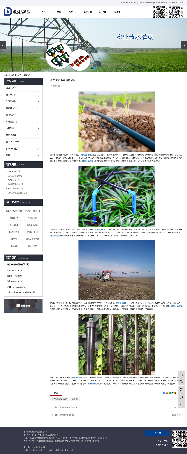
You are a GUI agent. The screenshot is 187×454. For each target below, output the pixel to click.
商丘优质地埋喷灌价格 (68, 407)
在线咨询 (157, 433)
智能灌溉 (157, 3)
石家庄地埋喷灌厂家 (16, 189)
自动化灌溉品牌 (32, 239)
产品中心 (72, 12)
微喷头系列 (11, 115)
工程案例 (88, 12)
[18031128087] (181, 381)
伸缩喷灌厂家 (32, 232)
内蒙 (50, 450)
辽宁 (68, 450)
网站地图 (172, 3)
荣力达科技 (42, 447)
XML (181, 3)
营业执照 (59, 438)
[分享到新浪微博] (167, 393)
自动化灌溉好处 (14, 180)
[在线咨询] (181, 374)
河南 (44, 450)
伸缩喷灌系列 (12, 108)
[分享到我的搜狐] (175, 393)
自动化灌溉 (149, 3)
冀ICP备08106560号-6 (31, 447)
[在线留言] (181, 397)
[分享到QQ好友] (172, 393)
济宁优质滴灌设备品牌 (59, 399)
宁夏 (64, 450)
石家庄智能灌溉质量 (14, 211)
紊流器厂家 (32, 246)
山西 (47, 450)
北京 (54, 450)
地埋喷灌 (141, 3)
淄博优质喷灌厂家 (67, 415)
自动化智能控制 (13, 149)
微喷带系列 (11, 95)
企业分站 (164, 3)
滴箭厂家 (14, 239)
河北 (40, 450)
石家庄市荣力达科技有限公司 (80, 438)
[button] (92, 68)
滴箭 (8, 155)
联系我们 (118, 12)
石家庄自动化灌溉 (15, 176)
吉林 (71, 450)
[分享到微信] (170, 393)
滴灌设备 (75, 399)
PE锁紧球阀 (32, 218)
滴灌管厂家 (14, 218)
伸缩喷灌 (14, 246)
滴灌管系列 (11, 101)
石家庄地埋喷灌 (14, 171)
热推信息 (27, 75)
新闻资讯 (103, 12)
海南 (57, 450)
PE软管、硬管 (12, 142)
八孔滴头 (10, 128)
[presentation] (3, 45)
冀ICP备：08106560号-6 (99, 438)
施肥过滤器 (11, 135)
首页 (43, 12)
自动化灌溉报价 (14, 225)
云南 (61, 450)
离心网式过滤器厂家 (32, 211)
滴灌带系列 (11, 88)
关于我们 (57, 12)
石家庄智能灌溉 (53, 435)
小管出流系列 (12, 122)
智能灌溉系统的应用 (16, 184)
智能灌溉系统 (32, 225)
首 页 (19, 75)
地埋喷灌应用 (14, 232)
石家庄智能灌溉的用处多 (17, 193)
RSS (177, 3)
